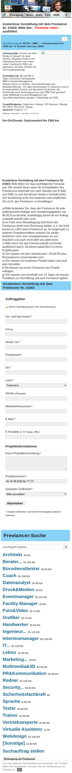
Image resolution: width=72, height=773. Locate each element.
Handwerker (21, 624)
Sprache (17, 701)
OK (19, 769)
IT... (13, 645)
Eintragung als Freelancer (19, 758)
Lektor (15, 652)
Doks (39, 14)
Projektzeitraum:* (16, 476)
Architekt (17, 554)
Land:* (9, 380)
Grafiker (17, 617)
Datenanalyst (23, 582)
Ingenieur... (21, 631)
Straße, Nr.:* (13, 342)
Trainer (16, 715)
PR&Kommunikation (31, 673)
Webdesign (21, 736)
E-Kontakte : (23, 431)
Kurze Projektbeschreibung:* (23, 453)
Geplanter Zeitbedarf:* (19, 489)
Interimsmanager (27, 638)
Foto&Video (21, 610)
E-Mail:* (10, 419)
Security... (19, 687)
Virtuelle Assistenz (26, 729)
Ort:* (8, 367)
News (29, 14)
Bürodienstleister (27, 568)
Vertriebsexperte (26, 722)
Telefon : (16, 393)
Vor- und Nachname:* (19, 316)
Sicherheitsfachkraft (26, 694)
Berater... (19, 561)
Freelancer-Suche (25, 535)
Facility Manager (24, 603)
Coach (16, 575)
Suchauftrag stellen (23, 751)
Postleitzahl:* (13, 354)
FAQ (48, 14)
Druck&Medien (23, 589)
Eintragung (16, 14)
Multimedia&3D (25, 666)
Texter (15, 708)
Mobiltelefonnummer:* (19, 406)
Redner (17, 680)
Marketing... (19, 659)
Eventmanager (25, 596)
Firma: (9, 329)
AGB (56, 14)
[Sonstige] (20, 743)
